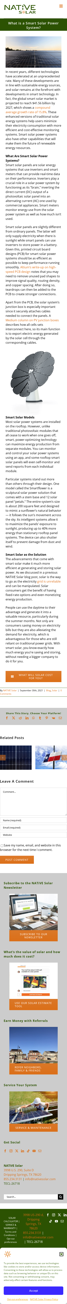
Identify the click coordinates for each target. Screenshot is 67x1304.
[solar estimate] (33, 964)
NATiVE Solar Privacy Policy (44, 1299)
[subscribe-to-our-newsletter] (33, 895)
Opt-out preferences (17, 1299)
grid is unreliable (49, 581)
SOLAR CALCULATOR (11, 1219)
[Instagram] (10, 1150)
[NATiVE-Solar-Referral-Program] (33, 1028)
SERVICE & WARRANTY (10, 1226)
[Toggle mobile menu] (61, 6)
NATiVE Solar (10, 690)
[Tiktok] (28, 1150)
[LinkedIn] (22, 1150)
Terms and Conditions (10, 1233)
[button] (61, 1254)
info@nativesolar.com (40, 1179)
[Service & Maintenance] (33, 1093)
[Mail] (39, 1150)
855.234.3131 (13, 1179)
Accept (33, 1290)
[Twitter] (16, 1150)
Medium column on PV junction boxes (32, 320)
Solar (54, 690)
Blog (48, 690)
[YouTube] (34, 1150)
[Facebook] (5, 1150)
